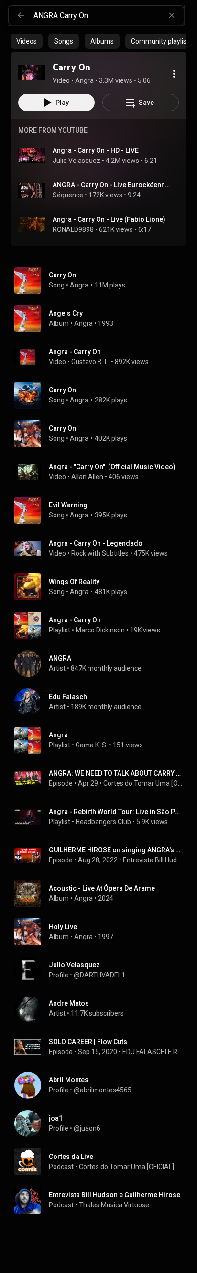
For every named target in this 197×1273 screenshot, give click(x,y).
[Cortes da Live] (102, 1162)
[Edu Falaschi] (102, 702)
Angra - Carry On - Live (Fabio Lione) (109, 219)
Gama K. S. (92, 745)
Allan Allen (87, 477)
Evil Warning (68, 505)
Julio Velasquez (76, 160)
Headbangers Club (103, 822)
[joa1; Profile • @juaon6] (102, 1123)
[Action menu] (174, 73)
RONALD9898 (73, 229)
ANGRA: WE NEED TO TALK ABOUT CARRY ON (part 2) (116, 773)
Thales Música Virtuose (114, 1205)
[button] (31, 72)
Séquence (68, 195)
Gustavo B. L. (90, 362)
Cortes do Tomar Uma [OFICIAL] (143, 783)
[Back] (21, 15)
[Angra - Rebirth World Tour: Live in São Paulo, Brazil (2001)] (102, 817)
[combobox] (108, 15)
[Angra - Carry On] (102, 625)
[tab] (27, 41)
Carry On (62, 275)
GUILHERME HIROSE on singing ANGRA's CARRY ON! (116, 850)
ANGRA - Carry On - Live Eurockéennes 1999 (112, 185)
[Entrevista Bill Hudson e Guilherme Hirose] (102, 1200)
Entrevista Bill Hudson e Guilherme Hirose (153, 860)
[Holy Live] (102, 932)
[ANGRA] (102, 663)
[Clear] (171, 15)
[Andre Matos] (102, 1008)
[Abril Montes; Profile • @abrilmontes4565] (102, 1085)
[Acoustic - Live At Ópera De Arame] (102, 893)
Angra (79, 285)
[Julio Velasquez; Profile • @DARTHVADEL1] (102, 970)
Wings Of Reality (74, 581)
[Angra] (102, 740)
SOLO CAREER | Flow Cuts (88, 1041)
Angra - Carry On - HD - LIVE (96, 150)
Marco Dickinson (100, 630)
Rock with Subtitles (100, 553)
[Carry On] (31, 72)
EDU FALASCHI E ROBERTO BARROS (152, 1051)
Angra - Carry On (75, 352)
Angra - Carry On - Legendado (95, 543)
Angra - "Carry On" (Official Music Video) (112, 466)
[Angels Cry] (102, 318)
